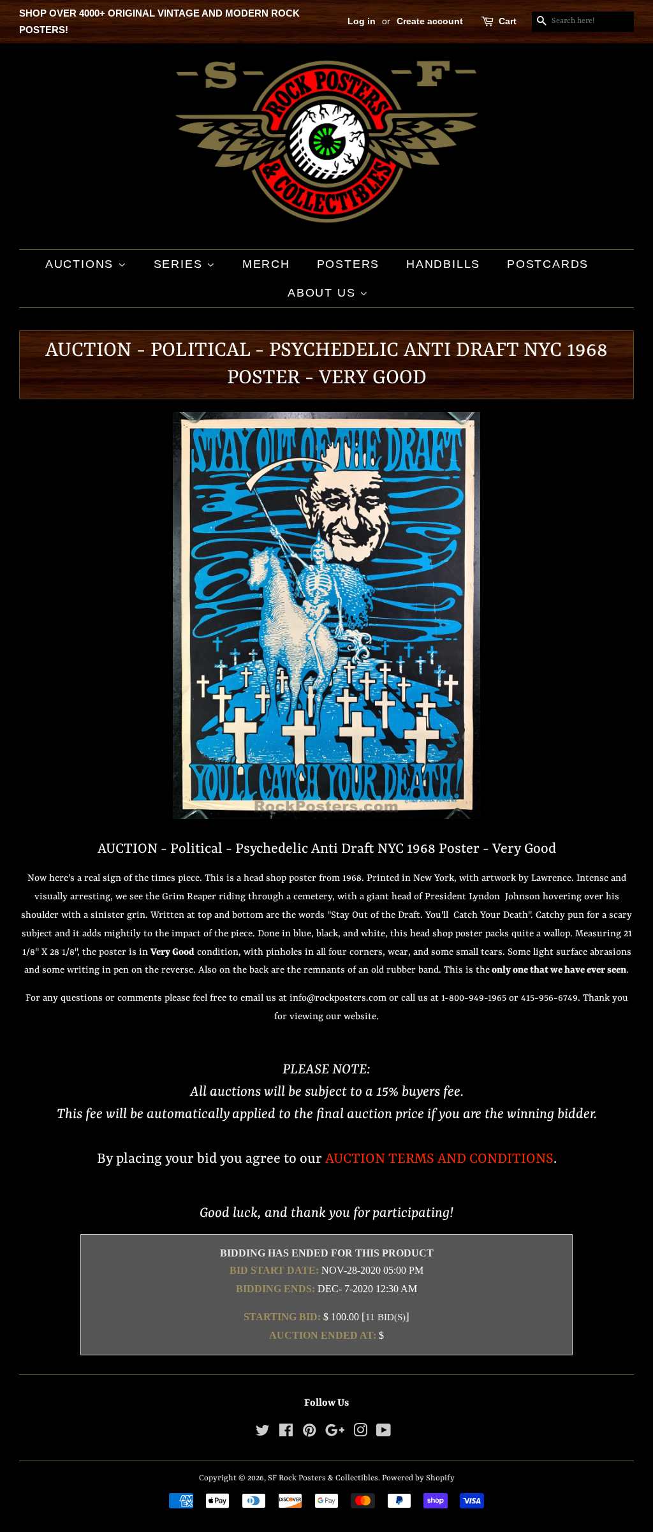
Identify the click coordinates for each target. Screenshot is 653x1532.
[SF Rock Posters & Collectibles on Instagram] (360, 1433)
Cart (508, 21)
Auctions (81, 264)
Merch (266, 264)
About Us (324, 292)
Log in (362, 21)
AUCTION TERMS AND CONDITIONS (439, 1159)
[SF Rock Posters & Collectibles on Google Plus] (334, 1433)
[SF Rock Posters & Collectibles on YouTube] (383, 1433)
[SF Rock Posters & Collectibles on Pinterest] (309, 1433)
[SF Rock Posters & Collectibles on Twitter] (263, 1433)
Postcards (548, 264)
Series (180, 264)
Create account (430, 21)
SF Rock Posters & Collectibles (323, 1478)
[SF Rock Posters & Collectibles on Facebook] (286, 1433)
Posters (348, 264)
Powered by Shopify (418, 1478)
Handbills (443, 264)
